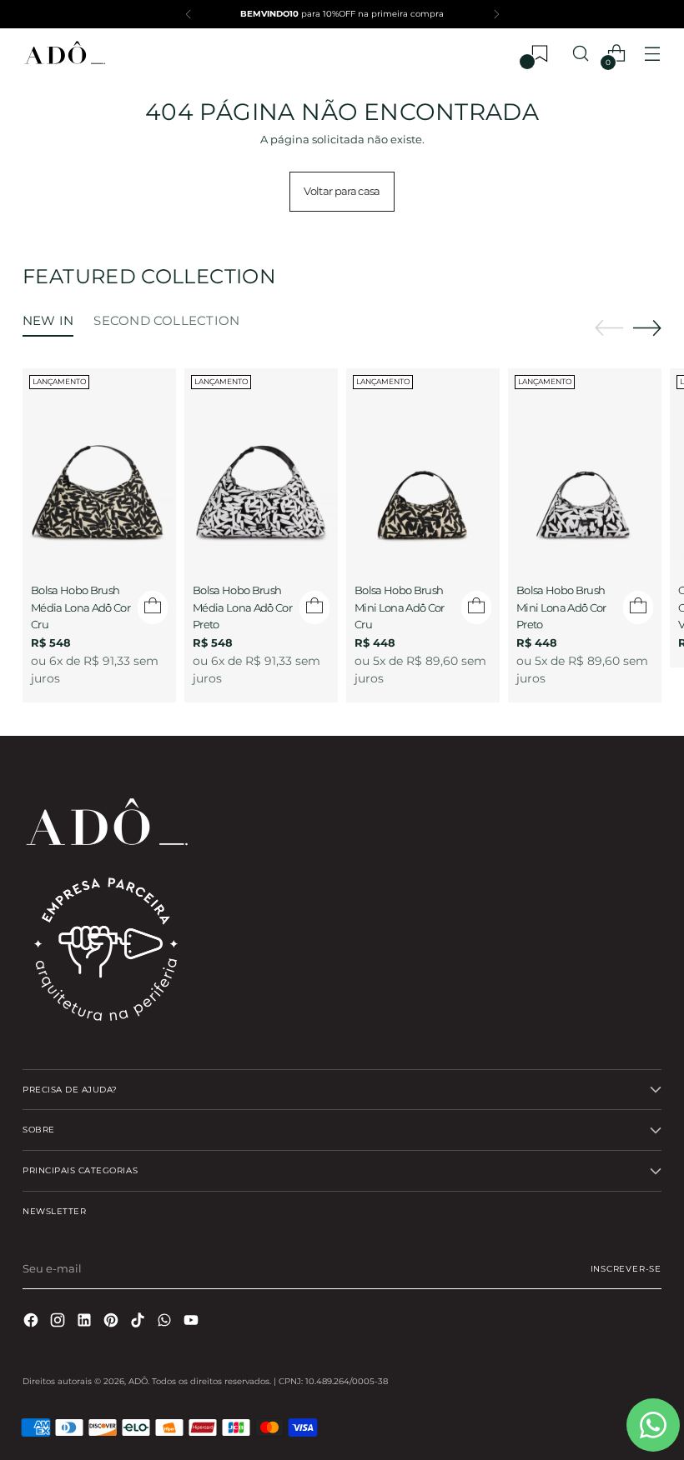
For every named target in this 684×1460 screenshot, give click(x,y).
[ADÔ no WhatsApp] (166, 1322)
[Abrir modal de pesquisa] (581, 54)
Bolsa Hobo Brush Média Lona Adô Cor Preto (242, 606)
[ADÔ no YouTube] (193, 1322)
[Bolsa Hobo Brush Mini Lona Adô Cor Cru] (423, 464)
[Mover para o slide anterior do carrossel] (609, 328)
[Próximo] (496, 14)
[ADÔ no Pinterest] (113, 1322)
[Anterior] (188, 14)
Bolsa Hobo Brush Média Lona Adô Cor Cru (80, 606)
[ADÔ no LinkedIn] (86, 1322)
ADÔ (138, 1381)
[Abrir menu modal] (653, 54)
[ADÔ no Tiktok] (139, 1322)
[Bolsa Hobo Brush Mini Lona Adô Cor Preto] (584, 464)
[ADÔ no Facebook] (33, 1322)
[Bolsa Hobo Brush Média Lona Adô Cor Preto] (261, 464)
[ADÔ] (64, 54)
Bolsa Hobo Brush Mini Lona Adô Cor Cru (400, 606)
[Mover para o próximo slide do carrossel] (647, 327)
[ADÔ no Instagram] (59, 1322)
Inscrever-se (626, 1268)
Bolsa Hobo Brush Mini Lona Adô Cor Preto (561, 606)
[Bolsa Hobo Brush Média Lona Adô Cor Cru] (99, 464)
